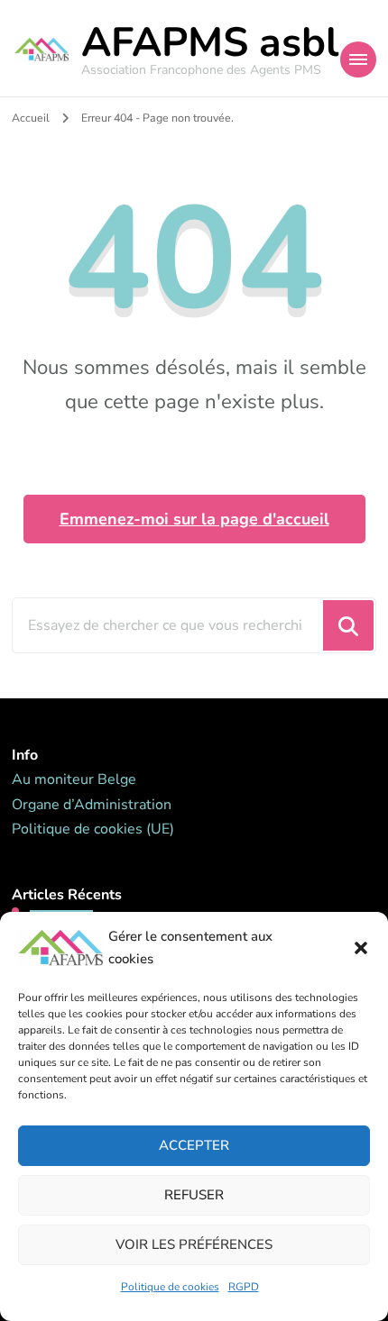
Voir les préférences (194, 1244)
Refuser (194, 1195)
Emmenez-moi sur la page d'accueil (194, 519)
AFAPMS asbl (209, 42)
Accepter (194, 1145)
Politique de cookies (170, 1287)
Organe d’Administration (91, 805)
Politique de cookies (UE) (93, 829)
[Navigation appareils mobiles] (358, 59)
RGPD (243, 1287)
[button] (361, 948)
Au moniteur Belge (74, 779)
